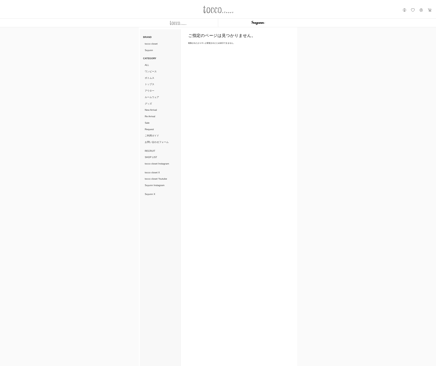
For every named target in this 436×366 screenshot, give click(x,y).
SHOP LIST (151, 157)
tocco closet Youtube (156, 178)
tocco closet (151, 43)
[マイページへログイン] (421, 11)
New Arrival (151, 110)
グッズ (148, 103)
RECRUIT (150, 150)
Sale (147, 122)
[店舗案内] (404, 11)
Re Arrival (150, 116)
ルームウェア (152, 97)
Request (149, 129)
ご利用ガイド (152, 135)
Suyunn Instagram (155, 185)
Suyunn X (150, 194)
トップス (149, 84)
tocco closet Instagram (157, 163)
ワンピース (151, 71)
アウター (149, 90)
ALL (147, 65)
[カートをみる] (429, 11)
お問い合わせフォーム (157, 142)
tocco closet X (152, 172)
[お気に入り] (413, 11)
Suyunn (149, 50)
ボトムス (149, 78)
